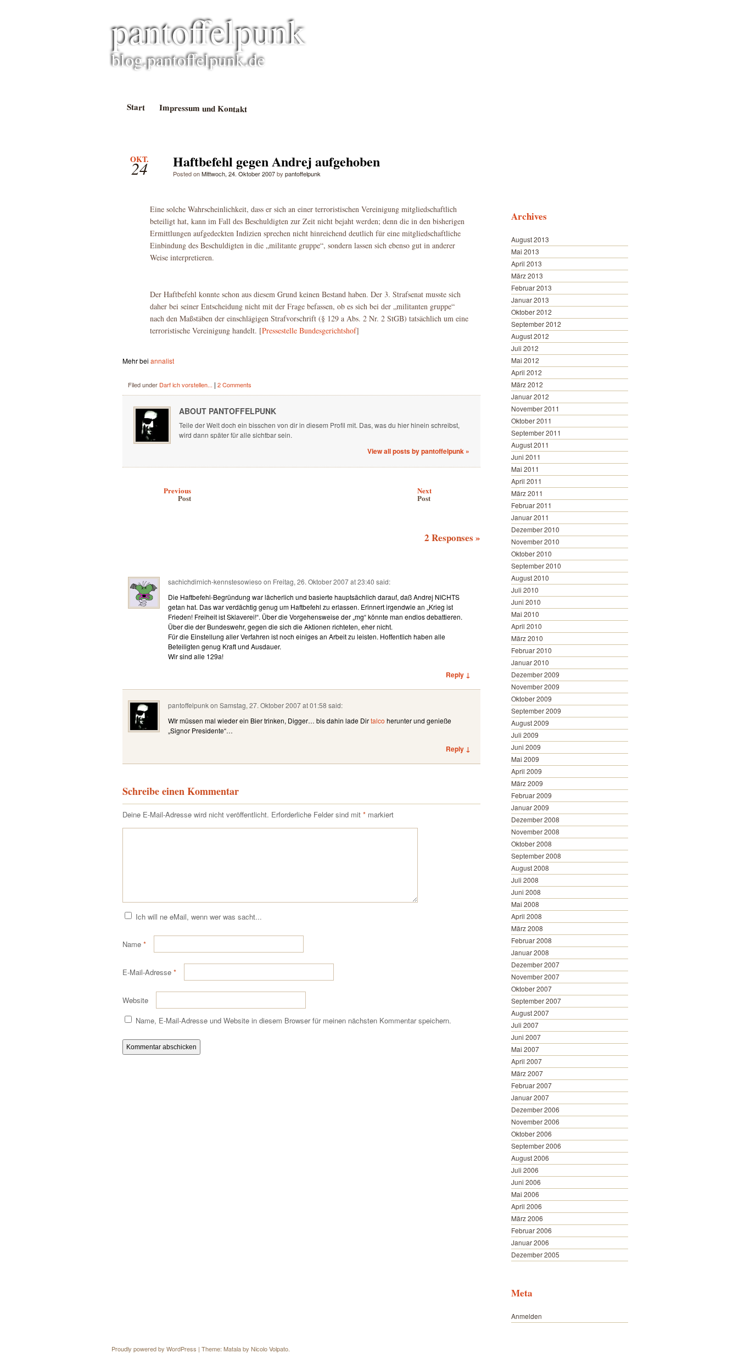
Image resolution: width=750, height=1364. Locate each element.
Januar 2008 (530, 952)
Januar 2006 (530, 1242)
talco (378, 720)
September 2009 (536, 710)
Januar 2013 (530, 299)
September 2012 (536, 324)
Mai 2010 (525, 614)
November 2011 (535, 408)
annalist (162, 360)
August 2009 (530, 722)
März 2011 (527, 493)
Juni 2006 (526, 1182)
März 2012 (527, 384)
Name (134, 944)
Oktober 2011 (531, 420)
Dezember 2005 (535, 1254)
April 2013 (526, 263)
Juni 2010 (526, 601)
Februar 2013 (531, 287)
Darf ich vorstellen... (185, 384)
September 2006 (536, 1145)
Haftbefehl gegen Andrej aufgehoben (462, 164)
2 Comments (234, 384)
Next (424, 494)
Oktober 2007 (531, 988)
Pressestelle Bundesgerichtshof (309, 330)
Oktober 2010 (531, 553)
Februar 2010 (531, 650)
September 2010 (536, 565)
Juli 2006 (525, 1169)
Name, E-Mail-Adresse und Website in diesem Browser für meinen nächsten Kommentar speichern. (293, 1020)
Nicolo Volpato (269, 1348)
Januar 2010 (530, 662)
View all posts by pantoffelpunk (418, 451)
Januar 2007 (530, 1097)
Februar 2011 (531, 505)
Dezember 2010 (535, 529)
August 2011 (530, 444)
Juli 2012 (525, 348)
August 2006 (530, 1157)
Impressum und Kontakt (203, 108)
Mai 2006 (525, 1194)
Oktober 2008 (531, 843)
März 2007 (527, 1073)
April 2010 (526, 626)
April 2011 (526, 481)
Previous (177, 494)
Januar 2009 (530, 807)
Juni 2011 (526, 456)
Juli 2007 (525, 1024)
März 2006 (527, 1218)
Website (135, 1000)
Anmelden (526, 1316)
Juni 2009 (526, 746)
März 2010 (527, 638)
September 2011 (536, 432)
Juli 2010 (525, 589)
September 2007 (536, 1000)
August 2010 (530, 577)
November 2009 (535, 686)
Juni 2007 (526, 1037)
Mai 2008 (525, 904)
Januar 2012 (530, 396)
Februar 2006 (531, 1230)
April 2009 (526, 771)
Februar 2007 (531, 1085)
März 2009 (527, 783)
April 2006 (526, 1206)
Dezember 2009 (535, 674)
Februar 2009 (531, 795)
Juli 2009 (525, 734)
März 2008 (527, 928)
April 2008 (526, 916)
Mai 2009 (525, 759)
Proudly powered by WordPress (154, 1348)
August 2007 (530, 1012)
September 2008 (536, 855)
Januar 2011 (530, 517)
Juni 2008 (526, 892)
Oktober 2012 (531, 311)
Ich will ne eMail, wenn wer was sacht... (199, 916)
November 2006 (535, 1121)
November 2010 (535, 541)
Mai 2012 (525, 360)
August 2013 (530, 239)
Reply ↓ (458, 675)
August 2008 (530, 867)
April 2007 (526, 1061)
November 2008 (535, 831)
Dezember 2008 (535, 819)
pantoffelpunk (208, 31)
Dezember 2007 (535, 964)
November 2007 (535, 976)
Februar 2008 (531, 940)
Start (135, 107)
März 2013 (527, 275)
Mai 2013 (525, 251)
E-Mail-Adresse (149, 972)
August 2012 (530, 336)
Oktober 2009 (531, 698)
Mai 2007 (525, 1049)
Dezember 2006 (535, 1109)
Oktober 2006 (531, 1133)
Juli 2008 (525, 879)
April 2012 (526, 372)
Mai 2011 (525, 469)
